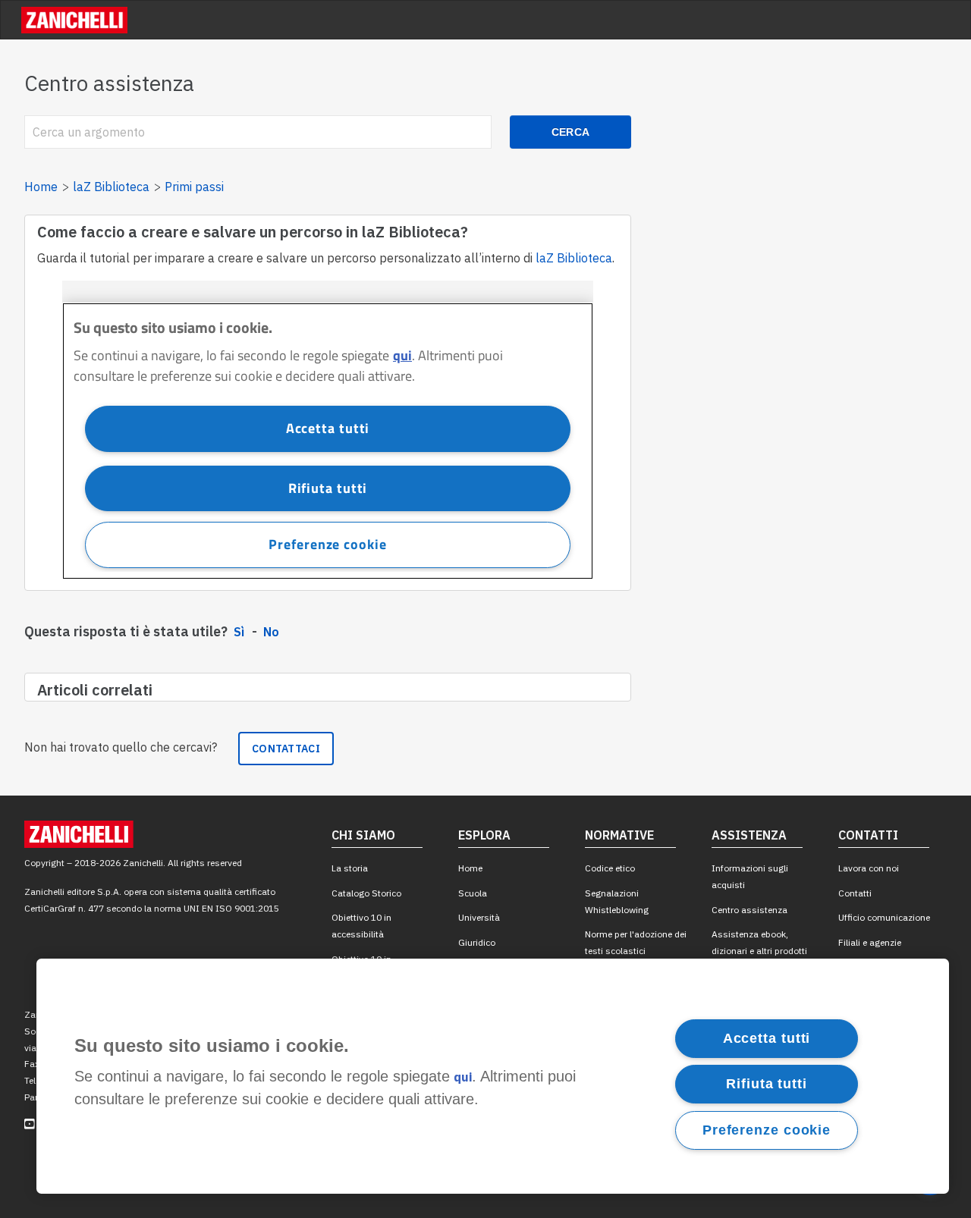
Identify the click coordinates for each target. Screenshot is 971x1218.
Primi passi (194, 186)
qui (463, 1077)
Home (41, 186)
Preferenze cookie (766, 1130)
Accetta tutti (767, 1038)
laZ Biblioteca (111, 186)
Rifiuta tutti (766, 1083)
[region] (492, 1076)
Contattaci (286, 748)
